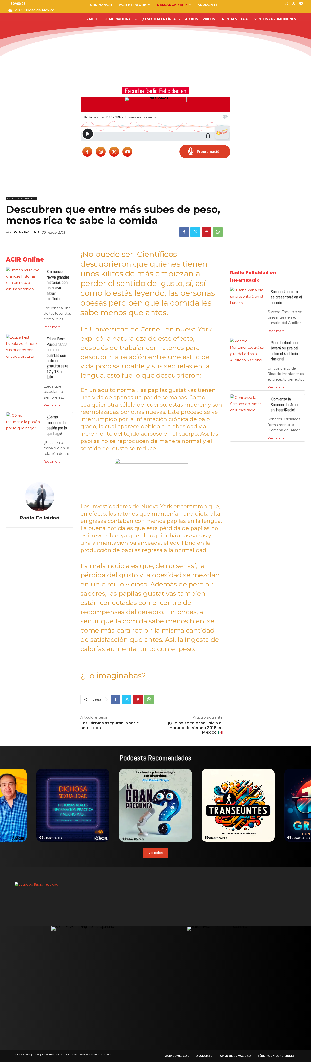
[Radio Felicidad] (39, 496)
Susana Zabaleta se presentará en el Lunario (286, 297)
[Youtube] (127, 151)
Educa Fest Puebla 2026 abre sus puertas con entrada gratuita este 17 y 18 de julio (57, 358)
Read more (52, 327)
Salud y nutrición (21, 198)
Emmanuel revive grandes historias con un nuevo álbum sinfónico (58, 285)
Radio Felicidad (26, 232)
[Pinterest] (206, 232)
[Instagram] (100, 151)
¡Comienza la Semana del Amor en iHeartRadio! (285, 404)
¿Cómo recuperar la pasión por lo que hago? (57, 425)
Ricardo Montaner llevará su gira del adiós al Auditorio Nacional (285, 351)
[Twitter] (114, 151)
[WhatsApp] (218, 232)
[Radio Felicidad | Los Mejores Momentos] (37, 32)
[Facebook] (87, 151)
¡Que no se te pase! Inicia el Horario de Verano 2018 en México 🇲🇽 (195, 728)
